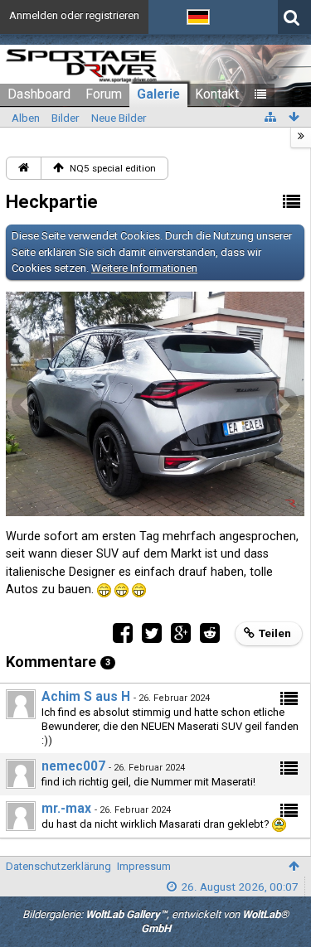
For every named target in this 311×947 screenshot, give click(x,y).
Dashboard (38, 94)
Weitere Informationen (144, 268)
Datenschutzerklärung (58, 866)
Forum (103, 94)
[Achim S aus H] (21, 704)
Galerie (158, 94)
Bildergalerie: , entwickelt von (155, 921)
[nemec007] (21, 774)
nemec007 (73, 766)
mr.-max (66, 808)
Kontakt (217, 94)
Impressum (144, 866)
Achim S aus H (85, 696)
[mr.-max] (21, 816)
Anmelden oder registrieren (74, 15)
